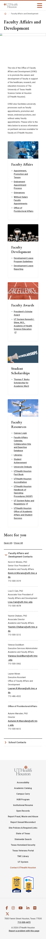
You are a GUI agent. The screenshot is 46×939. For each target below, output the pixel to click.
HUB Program (23, 799)
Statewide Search (23, 839)
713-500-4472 (24, 922)
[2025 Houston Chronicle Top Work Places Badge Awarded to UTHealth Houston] (17, 884)
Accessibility (23, 782)
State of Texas (23, 833)
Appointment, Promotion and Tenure (21, 174)
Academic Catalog (23, 788)
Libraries (18, 455)
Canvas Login (20, 433)
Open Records (23, 811)
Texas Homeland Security (23, 845)
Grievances (19, 192)
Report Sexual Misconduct (23, 822)
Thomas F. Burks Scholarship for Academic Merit (22, 382)
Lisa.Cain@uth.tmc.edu (20, 602)
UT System (23, 862)
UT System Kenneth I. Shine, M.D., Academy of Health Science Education (24, 324)
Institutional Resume (23, 805)
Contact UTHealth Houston (23, 867)
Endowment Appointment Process (20, 184)
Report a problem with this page (24, 930)
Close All (18, 543)
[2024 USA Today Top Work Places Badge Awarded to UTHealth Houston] (30, 884)
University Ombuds (23, 467)
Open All (8, 543)
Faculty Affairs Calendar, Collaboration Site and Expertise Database (22, 444)
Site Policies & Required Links (23, 828)
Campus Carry (23, 794)
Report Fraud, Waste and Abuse (23, 816)
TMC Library (23, 856)
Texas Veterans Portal (23, 850)
